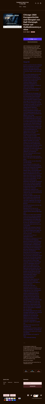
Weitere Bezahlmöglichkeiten (33, 41)
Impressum (10, 382)
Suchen (4, 382)
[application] (12, 27)
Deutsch (6, 395)
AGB (4, 383)
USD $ (12, 395)
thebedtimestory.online (22, 3)
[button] (36, 396)
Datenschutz (16, 382)
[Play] (4, 27)
